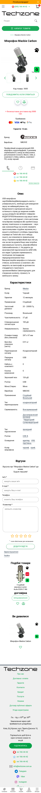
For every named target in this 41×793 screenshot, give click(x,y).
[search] (35, 20)
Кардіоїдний (29, 420)
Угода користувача (20, 710)
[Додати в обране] (17, 102)
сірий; (33, 448)
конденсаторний (30, 402)
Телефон (6, 495)
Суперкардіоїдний (30, 422)
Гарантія (20, 683)
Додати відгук (20, 546)
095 (18, 174)
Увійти (7, 555)
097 (18, 177)
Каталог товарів (22, 28)
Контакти (20, 687)
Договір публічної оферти (21, 705)
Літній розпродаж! (20, 2)
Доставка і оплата (20, 678)
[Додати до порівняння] (24, 102)
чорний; (26, 448)
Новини (20, 701)
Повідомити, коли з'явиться (20, 94)
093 (18, 181)
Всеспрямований (30, 409)
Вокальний (27, 398)
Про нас (20, 674)
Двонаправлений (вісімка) (30, 416)
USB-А (25, 436)
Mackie (26, 288)
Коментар (7, 505)
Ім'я (4, 477)
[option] (20, 60)
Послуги (20, 696)
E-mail (5, 486)
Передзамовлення (20, 598)
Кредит (20, 692)
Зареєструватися (11, 552)
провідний (27, 429)
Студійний (27, 395)
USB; (33, 440)
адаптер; (26, 440)
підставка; (27, 443)
